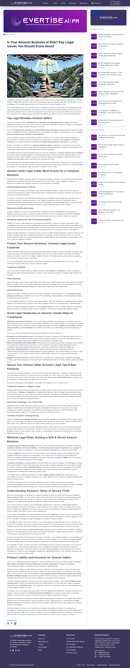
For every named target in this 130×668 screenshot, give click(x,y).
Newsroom (72, 3)
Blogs (40, 650)
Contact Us (97, 3)
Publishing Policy (102, 665)
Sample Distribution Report (75, 641)
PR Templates (71, 650)
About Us (41, 639)
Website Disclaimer (114, 665)
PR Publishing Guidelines (74, 647)
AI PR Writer (70, 639)
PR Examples (70, 644)
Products (45, 3)
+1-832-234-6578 (103, 654)
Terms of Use (81, 665)
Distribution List (43, 641)
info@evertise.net (103, 652)
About (55, 3)
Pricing (63, 3)
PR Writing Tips (71, 653)
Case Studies (42, 647)
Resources (83, 3)
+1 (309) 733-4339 (104, 657)
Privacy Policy (91, 665)
